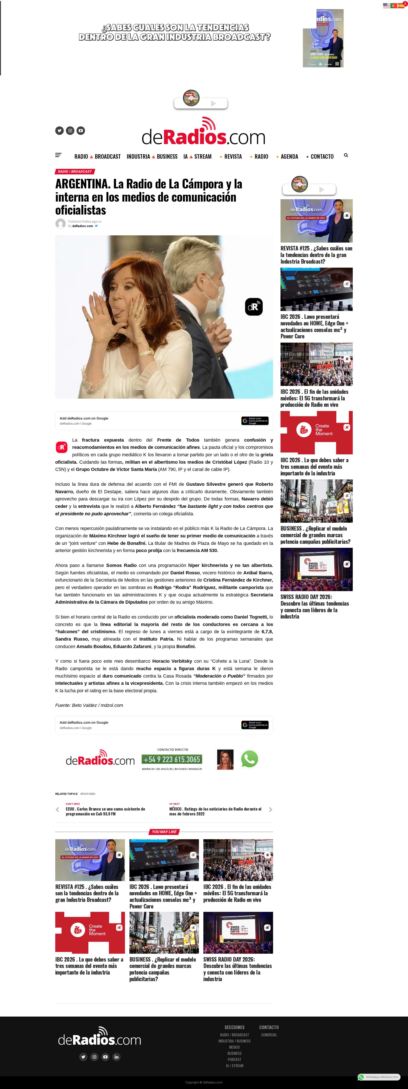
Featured (88, 794)
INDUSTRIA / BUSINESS (234, 1041)
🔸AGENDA (286, 156)
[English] (386, 5)
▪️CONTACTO (319, 156)
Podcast (234, 1059)
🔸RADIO (258, 156)
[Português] (394, 5)
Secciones (235, 1027)
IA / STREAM (234, 1065)
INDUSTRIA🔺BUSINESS (152, 156)
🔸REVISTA (230, 156)
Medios (234, 1047)
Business (235, 1053)
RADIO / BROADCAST (234, 1034)
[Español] (401, 5)
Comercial (269, 1034)
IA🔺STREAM (197, 156)
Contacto (269, 1027)
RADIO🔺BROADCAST (97, 156)
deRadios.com (82, 226)
